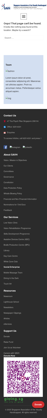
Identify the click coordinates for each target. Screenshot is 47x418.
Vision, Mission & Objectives (15, 160)
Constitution (8, 182)
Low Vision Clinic (10, 222)
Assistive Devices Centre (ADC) (17, 239)
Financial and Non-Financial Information (20, 199)
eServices (8, 324)
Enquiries (11, 132)
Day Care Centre (11, 256)
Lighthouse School (11, 301)
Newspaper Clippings (12, 313)
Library (6, 250)
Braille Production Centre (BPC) (17, 244)
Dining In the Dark (11, 278)
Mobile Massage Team (13, 272)
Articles (7, 318)
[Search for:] (23, 37)
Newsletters (8, 307)
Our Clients (8, 165)
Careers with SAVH (11, 353)
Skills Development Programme (17, 233)
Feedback (8, 210)
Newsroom (8, 296)
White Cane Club (11, 261)
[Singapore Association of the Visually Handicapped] (23, 6)
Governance (9, 176)
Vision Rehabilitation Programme (17, 228)
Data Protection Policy (13, 188)
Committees (9, 171)
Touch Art (8, 283)
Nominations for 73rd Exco (15, 204)
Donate (7, 336)
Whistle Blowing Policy (13, 193)
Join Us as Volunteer (12, 347)
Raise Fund (8, 342)
